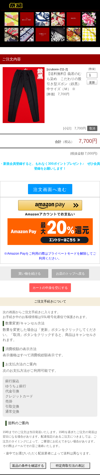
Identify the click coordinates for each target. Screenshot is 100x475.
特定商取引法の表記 (70, 466)
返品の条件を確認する (28, 466)
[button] (50, 208)
